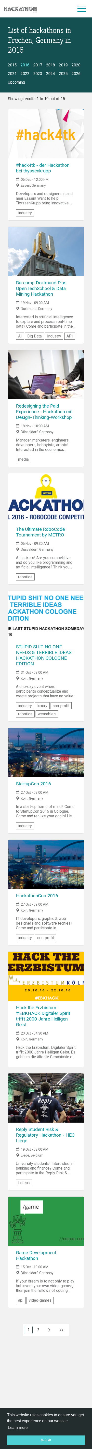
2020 (76, 65)
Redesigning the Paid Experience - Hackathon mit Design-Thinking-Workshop (44, 411)
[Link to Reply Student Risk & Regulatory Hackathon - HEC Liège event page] (46, 1098)
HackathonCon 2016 (37, 896)
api (20, 1300)
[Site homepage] (20, 9)
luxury (42, 705)
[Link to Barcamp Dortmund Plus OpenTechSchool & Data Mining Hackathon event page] (46, 251)
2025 (63, 73)
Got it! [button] (46, 1440)
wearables (47, 714)
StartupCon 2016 (33, 784)
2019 (63, 65)
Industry (54, 336)
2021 (12, 73)
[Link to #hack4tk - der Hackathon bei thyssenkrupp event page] (46, 133)
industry (25, 213)
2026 (76, 73)
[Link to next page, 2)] (49, 1330)
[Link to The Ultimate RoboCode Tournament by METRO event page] (46, 497)
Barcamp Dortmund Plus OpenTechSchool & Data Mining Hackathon (41, 288)
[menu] (81, 8)
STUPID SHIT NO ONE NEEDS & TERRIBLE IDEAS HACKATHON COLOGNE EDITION (43, 655)
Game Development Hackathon (36, 1255)
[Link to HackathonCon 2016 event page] (46, 864)
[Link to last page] (61, 1330)
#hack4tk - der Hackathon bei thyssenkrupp (42, 168)
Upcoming (16, 82)
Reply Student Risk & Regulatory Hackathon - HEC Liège (45, 1135)
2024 (50, 73)
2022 (25, 73)
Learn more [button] (18, 1427)
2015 (12, 65)
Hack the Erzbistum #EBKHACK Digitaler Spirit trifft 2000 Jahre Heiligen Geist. (43, 1016)
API (69, 336)
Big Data (34, 336)
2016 (25, 65)
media (23, 459)
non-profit (61, 705)
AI (20, 336)
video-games (40, 1300)
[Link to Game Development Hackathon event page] (46, 1221)
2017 (37, 65)
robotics (25, 577)
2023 (37, 73)
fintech (24, 1182)
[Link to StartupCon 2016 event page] (46, 752)
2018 (50, 65)
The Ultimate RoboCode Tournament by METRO (40, 532)
